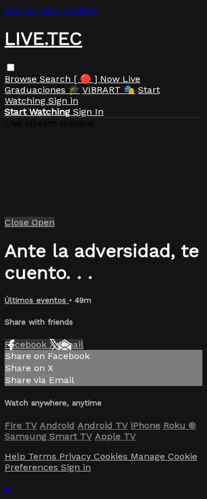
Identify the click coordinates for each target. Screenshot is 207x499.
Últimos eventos (37, 300)
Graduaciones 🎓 (42, 89)
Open (43, 222)
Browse (22, 78)
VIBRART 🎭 (108, 89)
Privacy (76, 456)
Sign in (63, 100)
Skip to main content (51, 10)
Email (70, 344)
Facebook (27, 344)
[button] (10, 67)
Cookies (112, 456)
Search (57, 78)
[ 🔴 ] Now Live (107, 78)
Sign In (88, 111)
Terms (43, 456)
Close (18, 222)
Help (16, 456)
